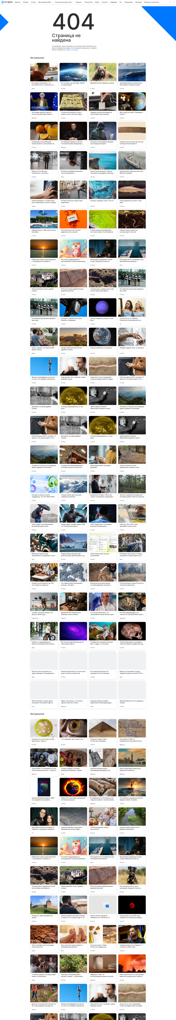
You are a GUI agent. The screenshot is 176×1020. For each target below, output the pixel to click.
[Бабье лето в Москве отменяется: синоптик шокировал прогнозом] (44, 165)
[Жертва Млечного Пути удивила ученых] (132, 694)
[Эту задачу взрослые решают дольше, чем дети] (73, 577)
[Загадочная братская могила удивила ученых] (73, 341)
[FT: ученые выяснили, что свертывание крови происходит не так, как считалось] (102, 606)
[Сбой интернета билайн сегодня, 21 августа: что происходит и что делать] (73, 968)
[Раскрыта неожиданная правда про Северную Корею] (102, 135)
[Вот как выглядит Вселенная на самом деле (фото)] (73, 636)
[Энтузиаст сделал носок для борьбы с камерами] (73, 312)
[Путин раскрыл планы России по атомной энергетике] (132, 577)
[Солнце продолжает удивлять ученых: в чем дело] (102, 753)
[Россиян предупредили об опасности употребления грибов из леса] (132, 606)
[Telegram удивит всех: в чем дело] (132, 341)
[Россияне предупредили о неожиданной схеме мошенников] (73, 253)
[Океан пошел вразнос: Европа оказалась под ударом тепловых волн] (102, 165)
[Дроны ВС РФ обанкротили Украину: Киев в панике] (73, 606)
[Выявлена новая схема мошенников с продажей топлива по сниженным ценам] (44, 547)
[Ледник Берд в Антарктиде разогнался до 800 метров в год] (73, 547)
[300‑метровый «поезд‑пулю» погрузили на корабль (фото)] (44, 694)
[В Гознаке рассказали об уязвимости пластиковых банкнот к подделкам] (102, 665)
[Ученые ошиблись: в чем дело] (102, 341)
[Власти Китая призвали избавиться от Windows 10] (102, 968)
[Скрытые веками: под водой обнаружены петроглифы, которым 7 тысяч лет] (73, 880)
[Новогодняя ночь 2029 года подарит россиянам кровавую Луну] (132, 968)
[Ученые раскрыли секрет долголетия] (102, 880)
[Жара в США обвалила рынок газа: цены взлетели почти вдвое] (102, 724)
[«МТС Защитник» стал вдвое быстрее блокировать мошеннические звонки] (102, 518)
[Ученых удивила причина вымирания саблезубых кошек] (44, 724)
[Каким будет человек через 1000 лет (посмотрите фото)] (73, 518)
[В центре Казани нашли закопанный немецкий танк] (102, 821)
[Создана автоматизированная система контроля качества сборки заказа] (73, 459)
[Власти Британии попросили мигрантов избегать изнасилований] (132, 821)
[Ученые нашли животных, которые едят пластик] (132, 224)
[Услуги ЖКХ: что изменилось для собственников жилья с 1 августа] (44, 821)
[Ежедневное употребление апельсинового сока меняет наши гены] (44, 135)
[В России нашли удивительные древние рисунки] (73, 282)
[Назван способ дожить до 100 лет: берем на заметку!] (44, 577)
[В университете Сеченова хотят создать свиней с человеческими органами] (102, 850)
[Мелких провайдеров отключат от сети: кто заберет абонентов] (44, 371)
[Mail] (2, 2)
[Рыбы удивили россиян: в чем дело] (132, 194)
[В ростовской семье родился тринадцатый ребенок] (73, 997)
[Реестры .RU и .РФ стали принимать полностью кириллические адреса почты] (132, 518)
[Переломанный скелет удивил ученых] (44, 282)
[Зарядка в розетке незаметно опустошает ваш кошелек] (102, 106)
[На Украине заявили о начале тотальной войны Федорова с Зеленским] (73, 135)
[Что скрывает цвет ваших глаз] (73, 791)
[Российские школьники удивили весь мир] (132, 282)
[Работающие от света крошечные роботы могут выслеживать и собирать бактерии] (44, 753)
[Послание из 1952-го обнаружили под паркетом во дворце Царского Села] (132, 791)
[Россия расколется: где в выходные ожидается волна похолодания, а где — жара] (132, 939)
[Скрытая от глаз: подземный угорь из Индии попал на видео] (102, 371)
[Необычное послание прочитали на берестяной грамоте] (132, 135)
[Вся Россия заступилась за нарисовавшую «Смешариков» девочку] (44, 665)
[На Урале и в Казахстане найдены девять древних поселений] (132, 400)
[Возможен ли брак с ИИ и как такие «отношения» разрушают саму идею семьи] (102, 488)
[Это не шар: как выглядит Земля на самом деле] (73, 76)
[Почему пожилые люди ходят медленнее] (73, 194)
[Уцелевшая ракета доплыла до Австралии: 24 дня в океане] (132, 76)
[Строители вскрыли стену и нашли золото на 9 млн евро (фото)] (73, 106)
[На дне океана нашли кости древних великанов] (132, 880)
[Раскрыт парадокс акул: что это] (102, 194)
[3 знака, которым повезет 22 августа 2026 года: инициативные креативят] (44, 606)
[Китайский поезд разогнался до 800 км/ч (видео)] (132, 165)
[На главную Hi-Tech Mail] (8, 2)
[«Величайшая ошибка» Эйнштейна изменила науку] (102, 400)
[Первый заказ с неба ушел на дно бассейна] (44, 224)
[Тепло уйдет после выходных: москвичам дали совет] (44, 518)
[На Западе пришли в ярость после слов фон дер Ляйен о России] (44, 106)
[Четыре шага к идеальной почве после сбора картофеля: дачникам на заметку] (102, 282)
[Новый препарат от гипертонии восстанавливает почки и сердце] (44, 194)
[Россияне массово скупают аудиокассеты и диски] (73, 224)
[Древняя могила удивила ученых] (102, 76)
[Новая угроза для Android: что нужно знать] (73, 724)
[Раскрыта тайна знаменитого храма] (44, 968)
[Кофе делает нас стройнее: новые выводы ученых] (73, 371)
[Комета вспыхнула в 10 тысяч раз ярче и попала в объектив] (73, 665)
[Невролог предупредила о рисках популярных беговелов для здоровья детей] (44, 636)
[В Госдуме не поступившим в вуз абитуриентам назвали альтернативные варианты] (132, 253)
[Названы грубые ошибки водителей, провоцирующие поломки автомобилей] (102, 694)
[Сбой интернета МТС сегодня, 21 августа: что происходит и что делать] (132, 371)
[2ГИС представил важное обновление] (102, 547)
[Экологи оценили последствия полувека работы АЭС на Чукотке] (132, 488)
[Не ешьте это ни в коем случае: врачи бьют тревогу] (44, 791)
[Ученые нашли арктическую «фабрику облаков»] (73, 488)
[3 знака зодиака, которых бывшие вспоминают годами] (73, 821)
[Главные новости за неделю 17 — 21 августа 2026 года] (132, 997)
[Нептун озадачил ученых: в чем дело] (102, 312)
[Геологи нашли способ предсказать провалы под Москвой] (132, 459)
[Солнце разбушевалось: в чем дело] (73, 400)
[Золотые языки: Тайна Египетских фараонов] (102, 997)
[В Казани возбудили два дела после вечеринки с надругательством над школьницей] (73, 165)
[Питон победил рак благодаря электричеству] (44, 997)
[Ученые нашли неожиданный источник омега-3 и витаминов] (102, 224)
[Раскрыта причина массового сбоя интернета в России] (73, 753)
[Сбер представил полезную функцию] (102, 459)
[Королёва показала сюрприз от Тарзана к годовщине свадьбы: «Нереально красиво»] (44, 880)
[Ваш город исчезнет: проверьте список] (132, 106)
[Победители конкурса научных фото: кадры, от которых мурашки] (102, 636)
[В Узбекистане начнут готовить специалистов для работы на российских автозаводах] (132, 547)
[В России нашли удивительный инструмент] (132, 753)
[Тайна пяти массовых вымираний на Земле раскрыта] (73, 850)
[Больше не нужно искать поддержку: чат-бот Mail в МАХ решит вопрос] (44, 488)
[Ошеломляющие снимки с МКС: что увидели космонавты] (44, 850)
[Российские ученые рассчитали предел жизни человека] (132, 850)
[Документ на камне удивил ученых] (44, 400)
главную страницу (72, 50)
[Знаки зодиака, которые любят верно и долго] (44, 341)
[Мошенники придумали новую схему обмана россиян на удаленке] (102, 253)
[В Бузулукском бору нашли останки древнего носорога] (102, 577)
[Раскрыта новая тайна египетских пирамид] (102, 791)
